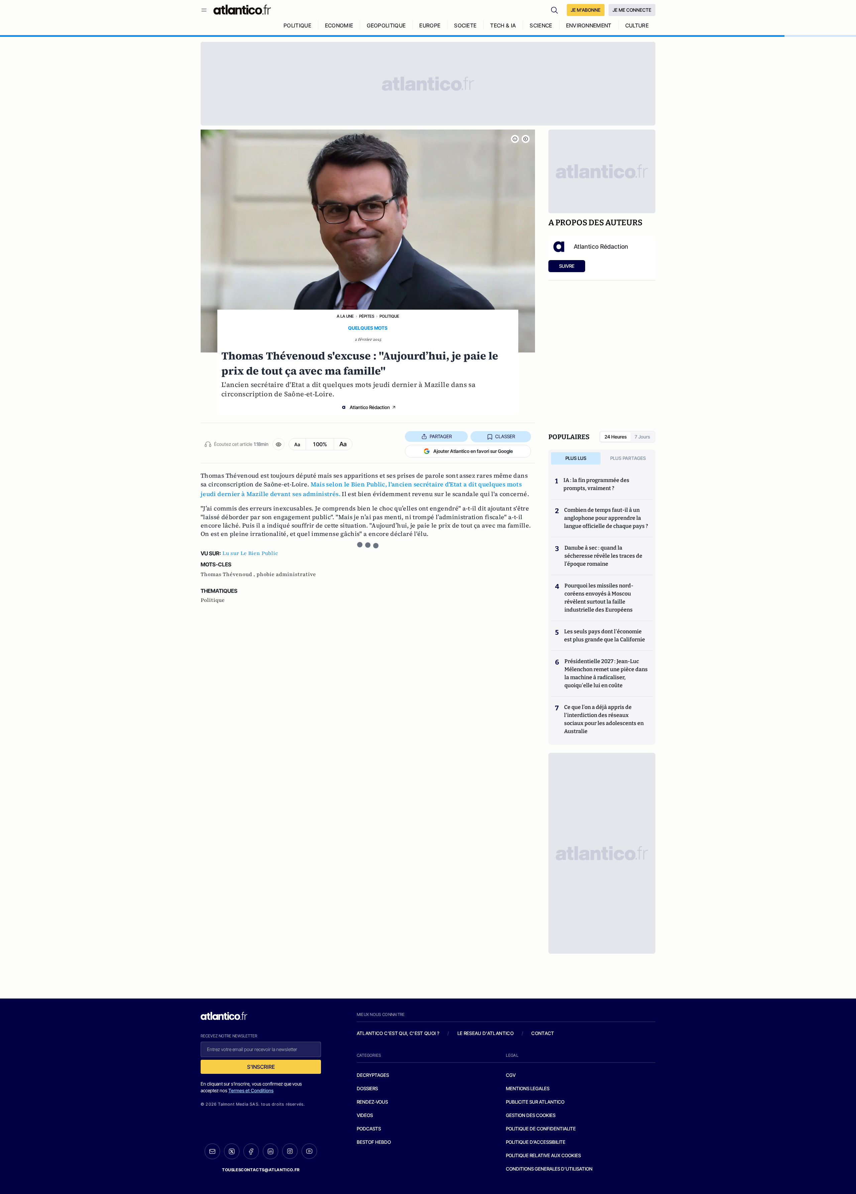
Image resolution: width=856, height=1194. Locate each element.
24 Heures (616, 437)
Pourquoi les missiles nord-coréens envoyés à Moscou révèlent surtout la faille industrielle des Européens (598, 597)
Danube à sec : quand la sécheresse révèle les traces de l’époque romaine (603, 556)
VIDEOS (365, 1115)
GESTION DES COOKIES (530, 1115)
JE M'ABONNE (586, 10)
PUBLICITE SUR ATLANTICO (535, 1102)
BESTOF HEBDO (374, 1142)
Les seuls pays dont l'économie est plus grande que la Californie (604, 635)
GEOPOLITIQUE (386, 25)
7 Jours (642, 437)
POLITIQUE (297, 25)
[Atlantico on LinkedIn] (270, 1151)
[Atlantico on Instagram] (290, 1151)
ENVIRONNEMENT (589, 25)
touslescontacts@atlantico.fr (261, 1169)
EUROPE (429, 25)
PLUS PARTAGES (628, 458)
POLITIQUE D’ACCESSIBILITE (535, 1142)
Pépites (366, 316)
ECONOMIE (339, 25)
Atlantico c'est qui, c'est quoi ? (398, 1033)
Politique (389, 316)
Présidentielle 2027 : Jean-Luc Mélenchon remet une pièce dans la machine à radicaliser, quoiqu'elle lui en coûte (606, 673)
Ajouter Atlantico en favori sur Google (473, 451)
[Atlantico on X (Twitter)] (231, 1151)
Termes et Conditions (251, 1090)
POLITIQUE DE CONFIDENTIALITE (541, 1128)
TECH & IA (503, 25)
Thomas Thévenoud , (228, 574)
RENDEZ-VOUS (372, 1102)
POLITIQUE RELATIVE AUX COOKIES (543, 1155)
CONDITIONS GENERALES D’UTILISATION (549, 1169)
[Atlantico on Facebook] (251, 1151)
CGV (511, 1075)
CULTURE (637, 25)
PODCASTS (369, 1128)
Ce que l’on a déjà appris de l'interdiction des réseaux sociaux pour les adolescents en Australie (604, 719)
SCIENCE (541, 25)
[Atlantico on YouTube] (309, 1151)
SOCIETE (465, 25)
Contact (542, 1033)
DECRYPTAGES (373, 1075)
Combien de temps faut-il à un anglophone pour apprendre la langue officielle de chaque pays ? (606, 518)
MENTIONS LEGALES (527, 1088)
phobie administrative (286, 574)
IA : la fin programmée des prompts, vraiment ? (596, 484)
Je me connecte (632, 10)
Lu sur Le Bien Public (250, 553)
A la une (345, 316)
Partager (441, 436)
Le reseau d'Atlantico (485, 1033)
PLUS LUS (575, 458)
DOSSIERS (367, 1088)
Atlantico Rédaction (370, 407)
